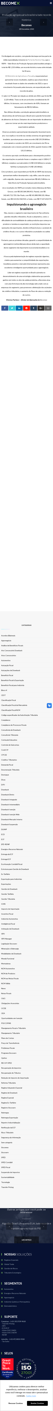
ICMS (3, 904)
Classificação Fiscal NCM (10, 710)
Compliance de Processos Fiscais (13, 725)
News (3, 988)
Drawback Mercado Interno (11, 819)
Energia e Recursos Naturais (12, 849)
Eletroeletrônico (10, 1306)
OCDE (3, 1008)
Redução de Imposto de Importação (15, 1078)
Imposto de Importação (10, 909)
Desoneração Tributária (10, 770)
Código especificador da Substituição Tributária (19, 715)
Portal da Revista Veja (36, 60)
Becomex (26, 25)
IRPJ (3, 934)
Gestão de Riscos (11, 1268)
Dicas (3, 780)
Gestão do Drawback (9, 889)
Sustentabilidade (7, 1177)
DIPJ (3, 785)
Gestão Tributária (8, 899)
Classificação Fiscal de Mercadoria (14, 705)
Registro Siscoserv (8, 1108)
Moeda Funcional (7, 959)
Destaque (5, 775)
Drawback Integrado (9, 799)
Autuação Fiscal (7, 665)
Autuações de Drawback (10, 670)
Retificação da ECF (8, 1127)
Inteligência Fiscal (8, 924)
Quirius (4, 1058)
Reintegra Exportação (9, 1118)
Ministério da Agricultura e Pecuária (21, 76)
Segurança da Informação (11, 1137)
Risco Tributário (7, 1132)
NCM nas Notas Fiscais (10, 978)
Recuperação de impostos (11, 1068)
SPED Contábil (6, 1162)
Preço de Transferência (10, 1043)
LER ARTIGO (26, 1240)
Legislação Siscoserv (9, 944)
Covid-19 (4, 750)
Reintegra (5, 1113)
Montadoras (6, 963)
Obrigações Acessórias (10, 1003)
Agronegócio (6, 640)
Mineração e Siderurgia (10, 949)
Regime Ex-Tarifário (8, 1103)
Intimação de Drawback (10, 929)
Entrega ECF (6, 859)
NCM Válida (5, 983)
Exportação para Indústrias (11, 879)
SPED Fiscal (5, 1167)
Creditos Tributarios (9, 760)
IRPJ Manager (6, 939)
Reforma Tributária (8, 1083)
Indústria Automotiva (9, 919)
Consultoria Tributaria (9, 735)
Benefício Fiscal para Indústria (12, 685)
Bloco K (4, 690)
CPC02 (4, 755)
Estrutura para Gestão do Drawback (15, 869)
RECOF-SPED (6, 1063)
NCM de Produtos (8, 973)
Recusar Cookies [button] (16, 1403)
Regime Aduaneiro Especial (11, 1088)
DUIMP (4, 829)
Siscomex (5, 1147)
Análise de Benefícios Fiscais (12, 645)
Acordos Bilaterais (8, 635)
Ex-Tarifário (5, 874)
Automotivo (5, 660)
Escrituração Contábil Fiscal (11, 864)
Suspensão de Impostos (10, 1172)
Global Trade (9, 1264)
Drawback (5, 790)
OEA (3, 1013)
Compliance (5, 720)
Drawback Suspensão (9, 824)
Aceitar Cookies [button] (37, 1403)
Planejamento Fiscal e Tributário (13, 1028)
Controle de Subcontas (10, 745)
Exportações (6, 884)
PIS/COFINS (6, 1023)
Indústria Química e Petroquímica (17, 1302)
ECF (2, 839)
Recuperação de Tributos (11, 1073)
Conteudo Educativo (9, 740)
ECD (3, 834)
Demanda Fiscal (7, 765)
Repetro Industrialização (10, 1123)
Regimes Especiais (11, 1260)
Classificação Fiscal (8, 700)
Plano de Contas (7, 1038)
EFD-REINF (5, 844)
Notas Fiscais (6, 993)
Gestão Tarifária (7, 894)
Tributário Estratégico (12, 1273)
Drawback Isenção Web (10, 814)
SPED (3, 1157)
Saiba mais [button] (31, 1396)
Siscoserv (5, 1152)
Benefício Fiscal (7, 675)
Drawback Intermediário (10, 804)
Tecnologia (5, 1182)
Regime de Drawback (9, 1093)
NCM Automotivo (8, 968)
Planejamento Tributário (10, 1033)
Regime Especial (7, 1098)
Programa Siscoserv (8, 1053)
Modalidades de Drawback (11, 954)
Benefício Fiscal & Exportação (12, 680)
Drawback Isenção (8, 809)
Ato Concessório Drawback (11, 650)
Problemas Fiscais (8, 1048)
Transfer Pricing (7, 1187)
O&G (3, 998)
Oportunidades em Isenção (11, 1018)
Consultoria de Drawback (11, 730)
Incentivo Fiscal (7, 914)
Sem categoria (6, 1142)
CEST (3, 695)
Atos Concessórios (8, 655)
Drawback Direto (7, 795)
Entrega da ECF (7, 854)
